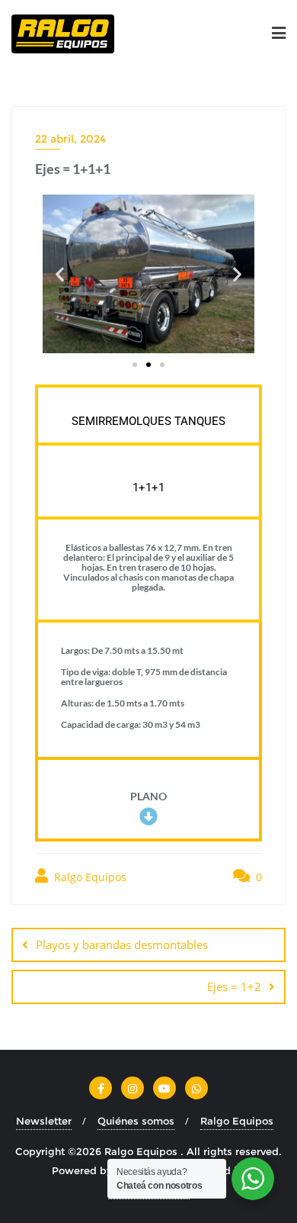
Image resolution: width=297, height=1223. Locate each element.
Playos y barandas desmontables (122, 944)
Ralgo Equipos (88, 877)
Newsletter (44, 1121)
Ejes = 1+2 (234, 986)
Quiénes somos (135, 1121)
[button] (59, 274)
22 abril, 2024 (70, 139)
